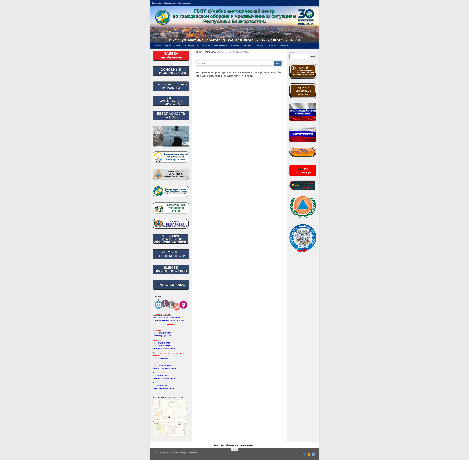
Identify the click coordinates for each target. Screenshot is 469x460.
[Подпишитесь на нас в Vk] (304, 454)
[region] (171, 136)
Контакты (235, 45)
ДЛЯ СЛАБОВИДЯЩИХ (303, 171)
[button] (171, 136)
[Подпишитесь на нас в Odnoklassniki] (309, 454)
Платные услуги (191, 45)
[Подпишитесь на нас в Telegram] (313, 454)
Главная (157, 45)
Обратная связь (220, 45)
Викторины (248, 45)
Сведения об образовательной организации (172, 3)
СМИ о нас (272, 45)
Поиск (291, 52)
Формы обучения (172, 45)
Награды (206, 45)
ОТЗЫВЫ (284, 45)
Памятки (260, 45)
